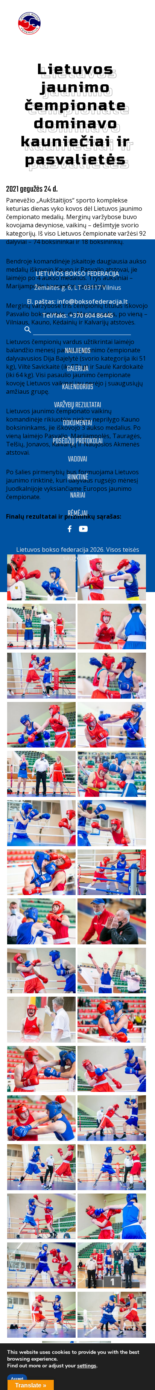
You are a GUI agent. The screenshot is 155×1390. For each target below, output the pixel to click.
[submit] (27, 330)
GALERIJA (77, 369)
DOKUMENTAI (77, 423)
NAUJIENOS (78, 351)
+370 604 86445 (91, 315)
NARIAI (77, 495)
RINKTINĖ (77, 477)
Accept (17, 1378)
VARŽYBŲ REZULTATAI (77, 405)
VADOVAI (77, 459)
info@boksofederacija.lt (92, 301)
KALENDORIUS (77, 387)
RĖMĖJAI (78, 513)
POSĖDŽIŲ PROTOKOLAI (78, 441)
